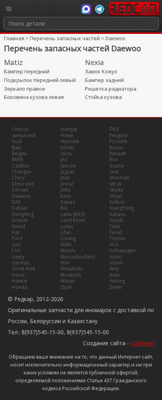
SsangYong (121, 208)
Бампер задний (104, 80)
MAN (66, 244)
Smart (115, 196)
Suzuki (116, 220)
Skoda (116, 189)
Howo (67, 135)
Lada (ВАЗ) (73, 214)
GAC (17, 244)
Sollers (116, 202)
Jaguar (68, 171)
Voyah (116, 262)
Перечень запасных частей (65, 38)
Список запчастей (23, 132)
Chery (18, 177)
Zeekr (115, 287)
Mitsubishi (72, 268)
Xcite (114, 275)
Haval (18, 275)
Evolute (20, 220)
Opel (66, 287)
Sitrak (115, 183)
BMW (17, 159)
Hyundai (70, 141)
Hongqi (69, 129)
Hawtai (19, 280)
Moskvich (71, 275)
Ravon (116, 147)
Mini (65, 262)
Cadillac (20, 165)
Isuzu (66, 153)
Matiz (13, 62)
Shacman (119, 177)
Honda (19, 287)
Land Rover (73, 220)
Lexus (67, 226)
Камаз (68, 202)
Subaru (117, 214)
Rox (113, 159)
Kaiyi (66, 196)
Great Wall (23, 268)
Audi (17, 141)
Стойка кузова (103, 96)
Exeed (18, 226)
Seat (114, 171)
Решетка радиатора (110, 88)
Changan (21, 171)
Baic (16, 147)
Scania (116, 165)
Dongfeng (23, 214)
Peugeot (118, 135)
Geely (18, 256)
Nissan (68, 280)
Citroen (20, 189)
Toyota (117, 238)
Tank (114, 226)
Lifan (66, 232)
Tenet (115, 232)
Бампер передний (27, 71)
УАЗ (113, 244)
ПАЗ (114, 129)
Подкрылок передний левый (40, 80)
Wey (114, 268)
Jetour (67, 183)
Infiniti (67, 147)
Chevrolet (22, 183)
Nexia (94, 62)
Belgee (19, 153)
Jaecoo (68, 165)
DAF (16, 202)
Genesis (20, 262)
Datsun (20, 208)
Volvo (115, 256)
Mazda (68, 250)
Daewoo (115, 38)
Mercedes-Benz (78, 256)
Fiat (16, 232)
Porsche (118, 141)
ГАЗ (16, 250)
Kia (64, 208)
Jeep (65, 177)
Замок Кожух (101, 71)
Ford (17, 238)
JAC (64, 159)
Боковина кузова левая (34, 96)
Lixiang (68, 238)
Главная (14, 38)
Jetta (65, 189)
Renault (117, 153)
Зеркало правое (24, 88)
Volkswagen (122, 250)
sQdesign (142, 343)
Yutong (117, 280)
